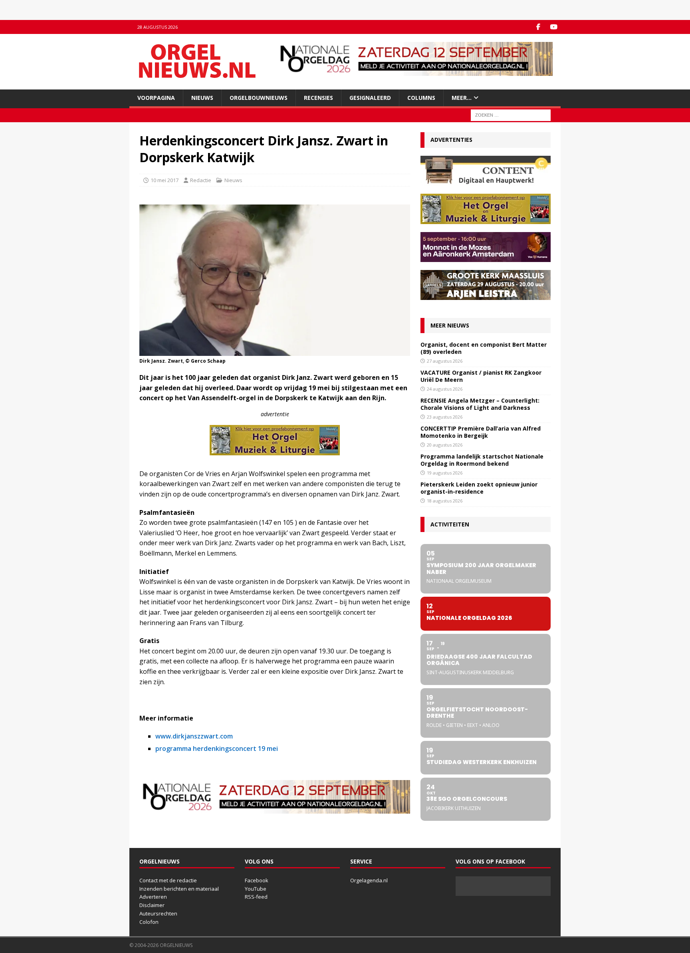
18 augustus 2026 (444, 501)
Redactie (200, 180)
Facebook (256, 880)
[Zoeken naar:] (511, 115)
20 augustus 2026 (444, 445)
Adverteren (153, 896)
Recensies (318, 97)
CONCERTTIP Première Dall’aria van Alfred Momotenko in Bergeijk (480, 432)
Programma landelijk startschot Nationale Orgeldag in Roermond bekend (481, 460)
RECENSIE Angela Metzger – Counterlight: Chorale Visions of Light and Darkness (479, 404)
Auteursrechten (158, 913)
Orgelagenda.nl (369, 880)
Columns (421, 97)
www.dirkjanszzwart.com (194, 736)
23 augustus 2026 (444, 417)
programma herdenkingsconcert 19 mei (216, 748)
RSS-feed (256, 896)
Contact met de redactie (168, 880)
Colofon (149, 921)
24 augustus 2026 (444, 389)
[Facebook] (538, 27)
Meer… (462, 97)
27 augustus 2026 (444, 361)
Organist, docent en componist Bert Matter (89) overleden (483, 348)
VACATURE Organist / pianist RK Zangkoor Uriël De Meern (480, 376)
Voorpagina (156, 97)
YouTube (255, 888)
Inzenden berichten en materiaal (179, 888)
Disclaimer (152, 905)
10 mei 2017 (164, 180)
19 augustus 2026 (444, 473)
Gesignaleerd (370, 97)
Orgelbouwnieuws (259, 97)
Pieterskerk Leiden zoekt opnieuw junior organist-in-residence (478, 487)
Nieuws (202, 97)
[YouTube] (554, 27)
